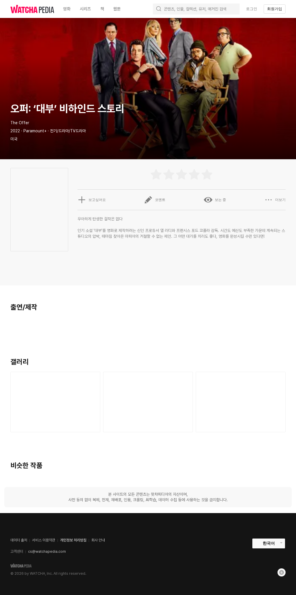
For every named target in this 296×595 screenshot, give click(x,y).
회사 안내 (98, 540)
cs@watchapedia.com (47, 551)
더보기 (280, 200)
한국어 (269, 543)
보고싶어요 (97, 200)
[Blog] (282, 572)
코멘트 (160, 200)
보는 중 (220, 200)
